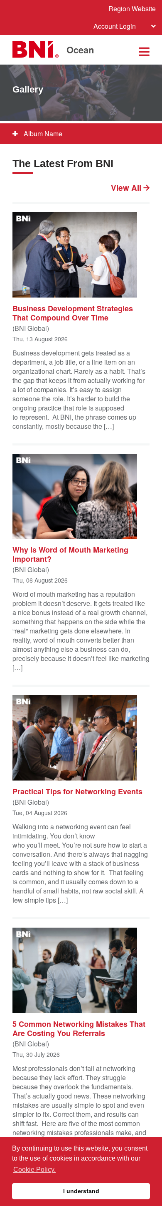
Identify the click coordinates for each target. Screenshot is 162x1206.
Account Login (114, 26)
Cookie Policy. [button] (34, 1169)
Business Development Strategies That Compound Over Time (72, 312)
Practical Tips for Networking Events (77, 791)
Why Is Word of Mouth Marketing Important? (70, 553)
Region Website (132, 8)
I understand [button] (81, 1191)
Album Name (42, 133)
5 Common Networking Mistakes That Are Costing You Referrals (78, 1028)
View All (127, 188)
